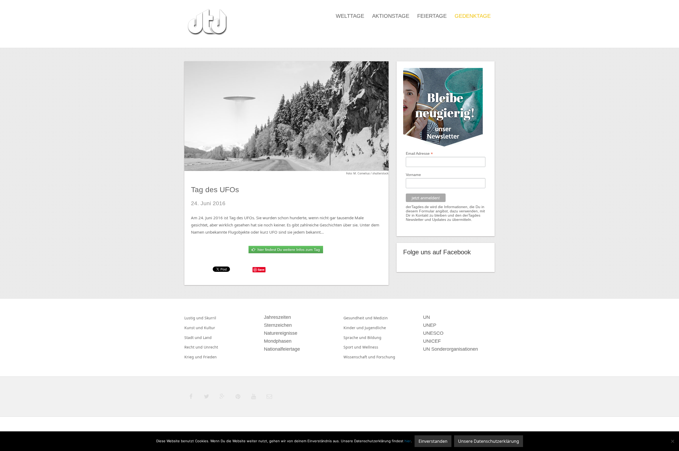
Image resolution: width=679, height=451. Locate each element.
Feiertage (432, 16)
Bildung (374, 337)
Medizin (380, 317)
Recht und (194, 347)
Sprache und (355, 337)
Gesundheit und (358, 317)
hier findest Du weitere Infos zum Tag (287, 249)
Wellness (370, 347)
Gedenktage (473, 16)
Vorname (413, 175)
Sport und (352, 347)
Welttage (350, 16)
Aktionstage (390, 16)
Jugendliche (375, 327)
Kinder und (354, 327)
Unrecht (211, 347)
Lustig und (194, 317)
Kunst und (194, 327)
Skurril (210, 317)
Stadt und (193, 337)
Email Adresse (419, 153)
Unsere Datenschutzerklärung (488, 441)
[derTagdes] (206, 23)
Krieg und (193, 356)
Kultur (209, 327)
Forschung (385, 356)
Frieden (210, 356)
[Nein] (672, 441)
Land (207, 337)
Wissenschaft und (359, 356)
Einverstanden (433, 441)
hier (407, 441)
